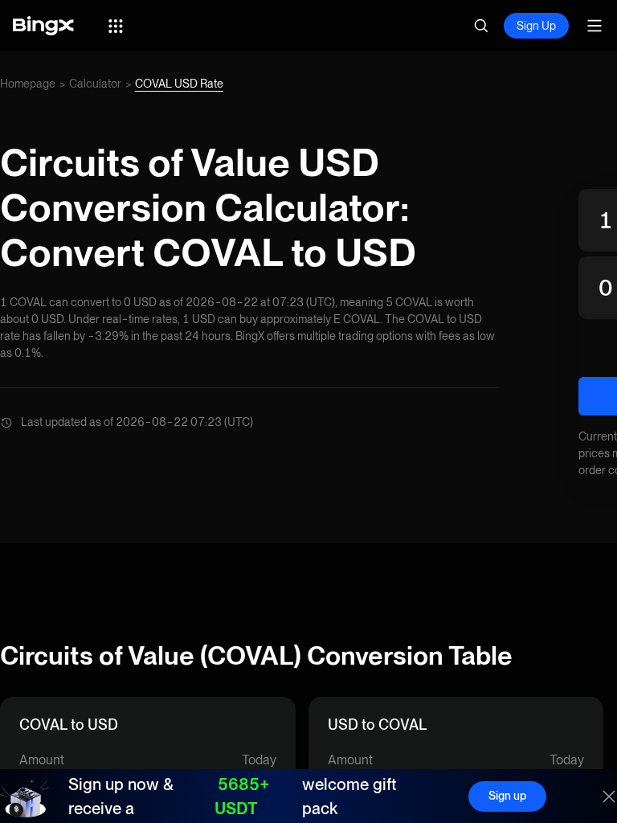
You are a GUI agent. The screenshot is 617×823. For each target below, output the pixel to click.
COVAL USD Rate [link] (179, 83)
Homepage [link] (27, 83)
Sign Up (536, 25)
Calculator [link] (95, 83)
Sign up (507, 795)
